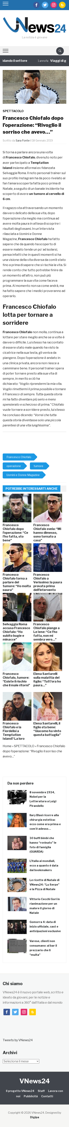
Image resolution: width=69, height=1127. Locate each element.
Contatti (47, 1096)
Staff (41, 1090)
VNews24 (34, 1081)
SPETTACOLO (13, 111)
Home (7, 746)
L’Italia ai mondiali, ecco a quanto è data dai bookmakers (44, 865)
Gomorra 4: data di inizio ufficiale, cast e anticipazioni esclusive (45, 926)
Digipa (34, 1117)
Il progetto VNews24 (20, 1090)
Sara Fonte (23, 140)
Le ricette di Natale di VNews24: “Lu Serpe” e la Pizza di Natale (44, 884)
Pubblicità (31, 1096)
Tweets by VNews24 (18, 1040)
